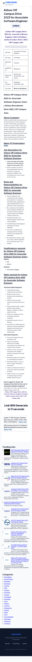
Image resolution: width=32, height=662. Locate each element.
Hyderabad (7, 597)
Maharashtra (8, 608)
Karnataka (7, 599)
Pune (5, 614)
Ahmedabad (7, 577)
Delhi (5, 588)
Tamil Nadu (7, 619)
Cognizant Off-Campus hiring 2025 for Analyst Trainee (20, 509)
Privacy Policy (16, 643)
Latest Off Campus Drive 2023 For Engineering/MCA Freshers (14, 502)
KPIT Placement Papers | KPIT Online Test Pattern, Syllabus (20, 450)
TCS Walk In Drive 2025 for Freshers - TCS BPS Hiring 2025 (19, 546)
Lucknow (7, 606)
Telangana (7, 621)
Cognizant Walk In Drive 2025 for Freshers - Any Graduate (20, 489)
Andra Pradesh (8, 579)
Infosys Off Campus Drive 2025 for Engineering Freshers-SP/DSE (18, 533)
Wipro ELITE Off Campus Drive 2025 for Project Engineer (20, 476)
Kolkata (6, 603)
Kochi (6, 601)
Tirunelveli (7, 623)
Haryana (6, 595)
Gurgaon (6, 590)
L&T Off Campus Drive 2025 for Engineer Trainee (19, 521)
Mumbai (6, 610)
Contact (24, 643)
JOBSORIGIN (11, 2)
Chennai (6, 586)
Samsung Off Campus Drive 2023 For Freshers (19, 463)
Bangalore (7, 581)
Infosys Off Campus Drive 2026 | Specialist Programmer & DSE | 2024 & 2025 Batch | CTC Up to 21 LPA (20, 560)
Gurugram (7, 592)
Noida (6, 612)
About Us (7, 643)
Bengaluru (7, 584)
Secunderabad (8, 617)
